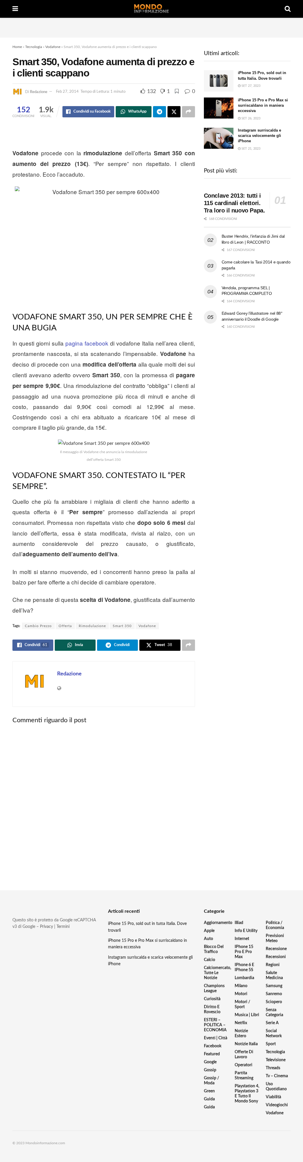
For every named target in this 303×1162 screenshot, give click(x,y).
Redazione (38, 92)
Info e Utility (246, 931)
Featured (212, 1054)
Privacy (46, 927)
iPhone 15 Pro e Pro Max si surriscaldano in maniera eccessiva (263, 105)
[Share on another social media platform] (188, 111)
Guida (209, 1099)
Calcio (209, 960)
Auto (208, 939)
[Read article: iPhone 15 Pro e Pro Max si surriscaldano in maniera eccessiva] (218, 108)
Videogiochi (277, 1105)
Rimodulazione (92, 626)
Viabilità (273, 1097)
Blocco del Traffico (213, 949)
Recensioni (276, 957)
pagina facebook (86, 343)
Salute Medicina (274, 975)
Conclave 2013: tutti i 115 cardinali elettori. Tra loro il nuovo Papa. (234, 203)
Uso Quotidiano (276, 1086)
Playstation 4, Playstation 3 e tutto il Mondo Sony (247, 1093)
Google (210, 1062)
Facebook (212, 1046)
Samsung (274, 986)
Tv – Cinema (277, 1076)
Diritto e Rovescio (212, 1009)
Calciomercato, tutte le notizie (217, 973)
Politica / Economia (275, 925)
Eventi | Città (215, 1038)
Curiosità (212, 999)
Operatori (243, 1065)
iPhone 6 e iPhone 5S (244, 967)
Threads (273, 1068)
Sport (271, 1044)
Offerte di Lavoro (244, 1054)
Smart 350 (122, 626)
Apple (209, 931)
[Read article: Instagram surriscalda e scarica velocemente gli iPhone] (218, 138)
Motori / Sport (242, 1004)
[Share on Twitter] (173, 111)
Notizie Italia (246, 1044)
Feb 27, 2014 (67, 92)
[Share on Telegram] (159, 111)
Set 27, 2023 (250, 85)
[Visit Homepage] (151, 9)
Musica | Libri (247, 1015)
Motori (241, 994)
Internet (242, 939)
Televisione (276, 1060)
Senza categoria (274, 1012)
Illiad (239, 923)
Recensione (276, 949)
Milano (241, 986)
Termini (63, 927)
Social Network (274, 1033)
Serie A (272, 1023)
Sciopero (274, 1002)
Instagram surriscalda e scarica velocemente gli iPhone (259, 135)
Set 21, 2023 (250, 148)
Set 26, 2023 (250, 118)
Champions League (214, 988)
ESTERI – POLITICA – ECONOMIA (215, 1025)
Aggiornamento (218, 923)
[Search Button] (288, 9)
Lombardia (244, 978)
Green (209, 1091)
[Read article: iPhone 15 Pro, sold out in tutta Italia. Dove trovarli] (218, 81)
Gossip (210, 1070)
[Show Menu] (15, 9)
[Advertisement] (151, 27)
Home (17, 47)
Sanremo (274, 994)
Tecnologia (33, 47)
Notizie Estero (241, 1033)
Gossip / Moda (211, 1080)
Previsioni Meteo (275, 938)
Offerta (65, 626)
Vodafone (52, 47)
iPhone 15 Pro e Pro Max (244, 952)
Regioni (273, 965)
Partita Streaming (244, 1075)
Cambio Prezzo (38, 626)
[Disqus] (103, 802)
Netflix (241, 1023)
